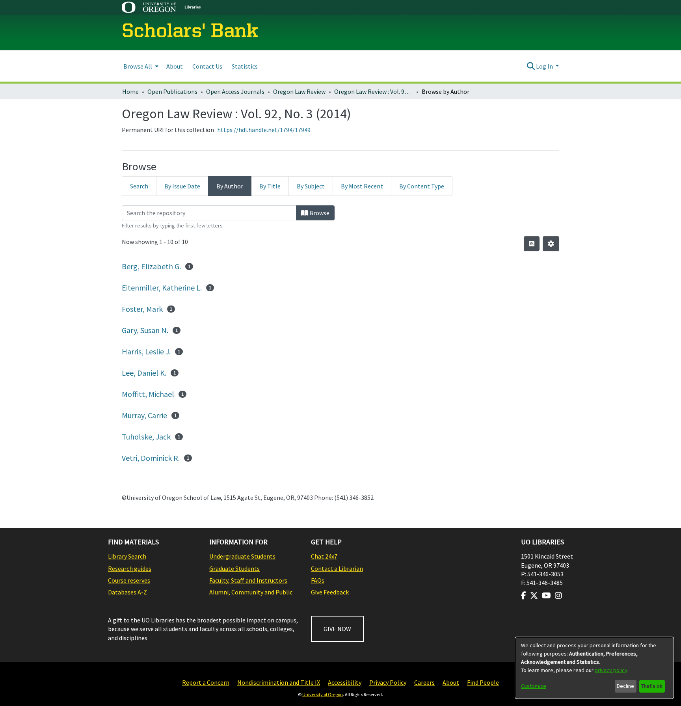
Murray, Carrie (144, 415)
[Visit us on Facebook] (523, 595)
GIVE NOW (337, 629)
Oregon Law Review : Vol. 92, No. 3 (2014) (373, 91)
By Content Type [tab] (421, 186)
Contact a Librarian (337, 568)
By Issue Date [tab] (182, 186)
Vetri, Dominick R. (151, 458)
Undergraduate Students (242, 556)
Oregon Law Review (299, 91)
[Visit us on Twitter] (534, 595)
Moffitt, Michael (148, 394)
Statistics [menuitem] (245, 66)
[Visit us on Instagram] (558, 595)
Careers (424, 682)
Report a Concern (205, 682)
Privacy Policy (387, 682)
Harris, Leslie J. (146, 351)
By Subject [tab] (311, 186)
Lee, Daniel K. (144, 373)
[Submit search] (531, 66)
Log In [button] (545, 66)
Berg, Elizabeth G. (151, 266)
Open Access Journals (235, 91)
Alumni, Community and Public (250, 592)
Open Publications (172, 91)
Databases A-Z (127, 592)
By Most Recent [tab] (362, 186)
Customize (533, 685)
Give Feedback (330, 592)
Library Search (127, 556)
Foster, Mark (142, 309)
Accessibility (344, 682)
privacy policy (611, 670)
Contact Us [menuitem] (207, 66)
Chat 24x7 (324, 556)
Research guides (129, 568)
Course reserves (129, 580)
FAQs (317, 580)
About (451, 682)
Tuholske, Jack (146, 436)
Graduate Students (234, 568)
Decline (625, 685)
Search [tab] (139, 186)
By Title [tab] (270, 186)
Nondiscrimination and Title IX (278, 682)
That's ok (651, 685)
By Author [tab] (229, 186)
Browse (318, 213)
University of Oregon (322, 694)
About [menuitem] (174, 66)
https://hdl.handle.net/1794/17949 (264, 130)
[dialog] (594, 667)
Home (130, 91)
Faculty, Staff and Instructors (248, 580)
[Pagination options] (551, 243)
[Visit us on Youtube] (546, 595)
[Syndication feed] (532, 243)
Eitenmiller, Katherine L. (162, 287)
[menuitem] (140, 66)
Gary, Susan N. (145, 330)
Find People (483, 682)
